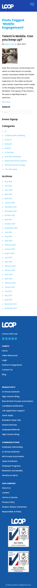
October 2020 (10, 224)
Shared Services (9, 425)
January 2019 (10, 270)
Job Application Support (13, 410)
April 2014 (8, 299)
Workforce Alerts (10, 475)
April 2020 (8, 240)
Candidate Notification (12, 406)
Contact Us (7, 369)
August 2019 (9, 253)
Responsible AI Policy (11, 511)
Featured (8, 144)
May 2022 (8, 194)
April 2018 (8, 278)
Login (4, 360)
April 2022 (8, 198)
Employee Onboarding (12, 447)
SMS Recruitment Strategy (15, 165)
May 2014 (8, 295)
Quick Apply (7, 415)
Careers (5, 492)
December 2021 (11, 207)
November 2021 (11, 211)
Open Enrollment (9, 461)
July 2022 (8, 186)
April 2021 (8, 219)
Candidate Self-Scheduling (15, 135)
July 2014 (8, 291)
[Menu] (32, 4)
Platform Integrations (12, 365)
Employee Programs (11, 466)
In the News (9, 152)
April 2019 (8, 261)
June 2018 (9, 274)
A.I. (6, 131)
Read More (6, 102)
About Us (6, 488)
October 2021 (10, 215)
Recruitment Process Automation (17, 401)
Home (5, 350)
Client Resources (10, 355)
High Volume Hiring (10, 396)
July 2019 (8, 257)
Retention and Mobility (12, 470)
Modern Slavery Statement (14, 507)
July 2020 (8, 232)
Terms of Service (10, 497)
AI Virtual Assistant (11, 391)
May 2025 (8, 181)
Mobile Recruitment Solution (16, 161)
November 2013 (11, 308)
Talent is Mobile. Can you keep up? (17, 38)
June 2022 (9, 190)
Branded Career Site (11, 420)
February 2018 (10, 283)
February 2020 (10, 245)
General (8, 148)
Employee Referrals (11, 429)
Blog (4, 374)
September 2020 (11, 228)
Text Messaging (11, 169)
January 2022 (10, 202)
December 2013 (11, 304)
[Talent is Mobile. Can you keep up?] (9, 56)
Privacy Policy (8, 502)
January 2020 (10, 249)
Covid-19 (8, 139)
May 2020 (8, 236)
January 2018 (10, 287)
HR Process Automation (13, 456)
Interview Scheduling (13, 156)
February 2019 (10, 266)
